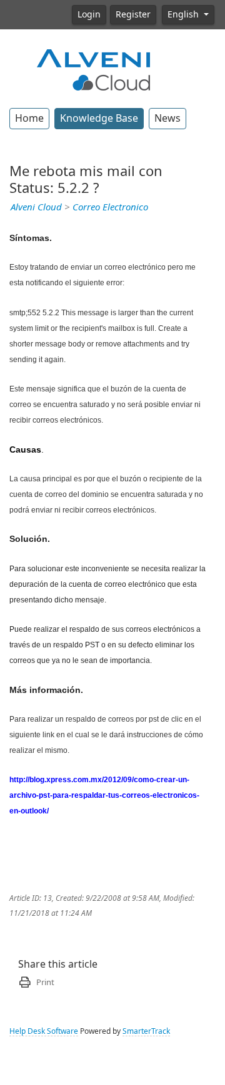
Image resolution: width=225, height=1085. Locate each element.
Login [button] (89, 14)
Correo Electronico (110, 207)
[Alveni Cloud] (93, 68)
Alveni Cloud (36, 207)
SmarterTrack (146, 1031)
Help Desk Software (43, 1031)
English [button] (184, 14)
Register (133, 14)
